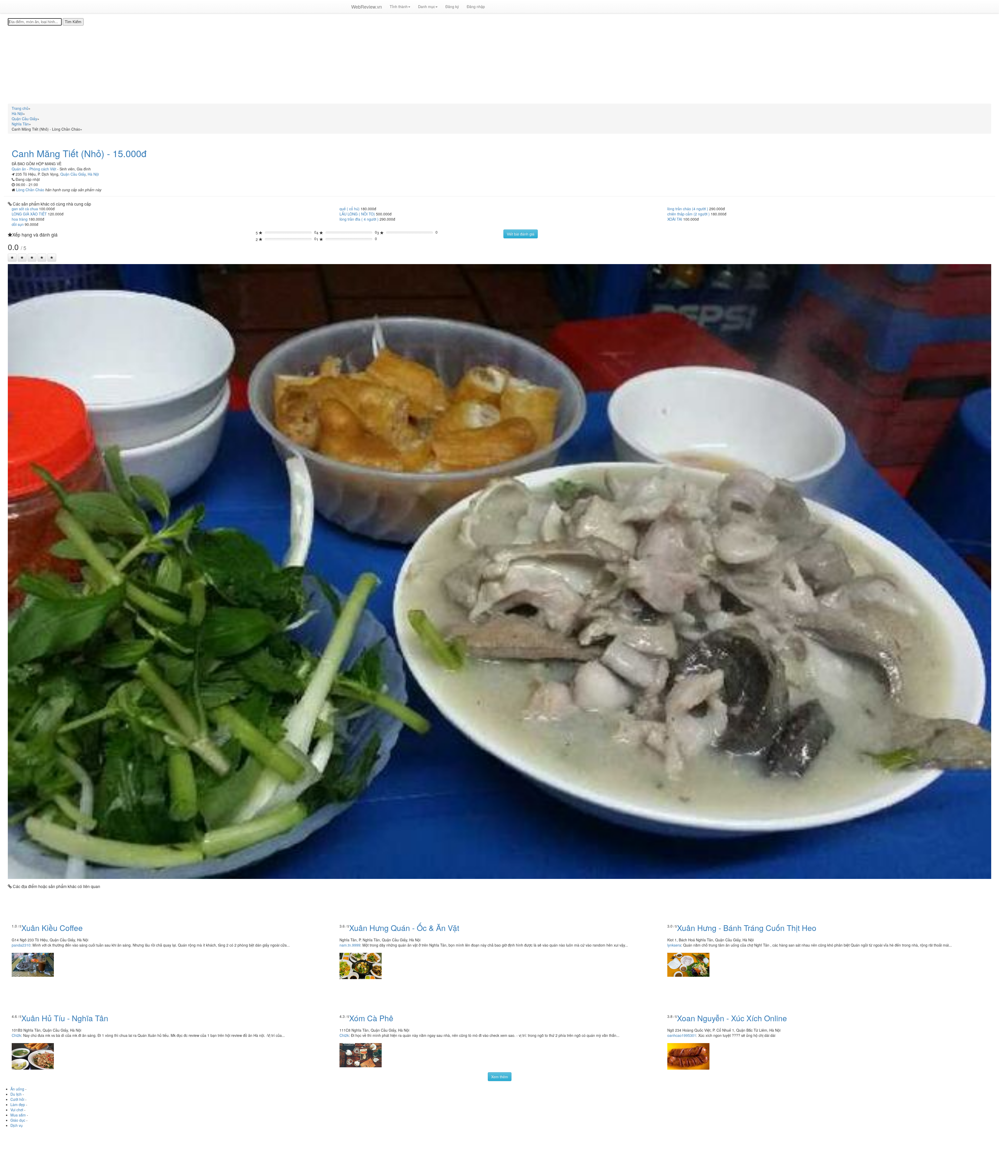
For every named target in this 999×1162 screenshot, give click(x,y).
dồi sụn (18, 224)
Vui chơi (16, 1109)
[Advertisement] (499, 64)
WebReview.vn (366, 6)
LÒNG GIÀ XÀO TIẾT (29, 213)
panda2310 (21, 945)
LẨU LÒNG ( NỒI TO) (357, 213)
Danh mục (426, 6)
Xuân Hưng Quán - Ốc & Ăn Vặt (404, 927)
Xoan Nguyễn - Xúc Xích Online (732, 1018)
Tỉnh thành (399, 6)
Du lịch (16, 1094)
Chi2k (16, 1035)
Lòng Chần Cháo (30, 189)
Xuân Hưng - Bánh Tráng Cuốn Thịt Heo (746, 927)
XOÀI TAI (674, 219)
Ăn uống (17, 1088)
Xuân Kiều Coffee (52, 927)
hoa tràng (20, 219)
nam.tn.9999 (350, 945)
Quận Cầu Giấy (73, 174)
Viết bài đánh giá (520, 234)
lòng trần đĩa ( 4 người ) (359, 219)
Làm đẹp (17, 1104)
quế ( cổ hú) (350, 208)
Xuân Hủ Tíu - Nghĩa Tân (64, 1018)
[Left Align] (12, 257)
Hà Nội (93, 174)
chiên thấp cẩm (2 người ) (688, 213)
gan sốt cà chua (25, 208)
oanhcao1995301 (681, 1035)
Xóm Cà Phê (371, 1018)
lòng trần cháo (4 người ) (687, 208)
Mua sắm (18, 1115)
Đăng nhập (476, 6)
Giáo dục (17, 1120)
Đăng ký (452, 6)
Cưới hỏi (17, 1099)
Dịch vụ (16, 1125)
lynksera (674, 945)
